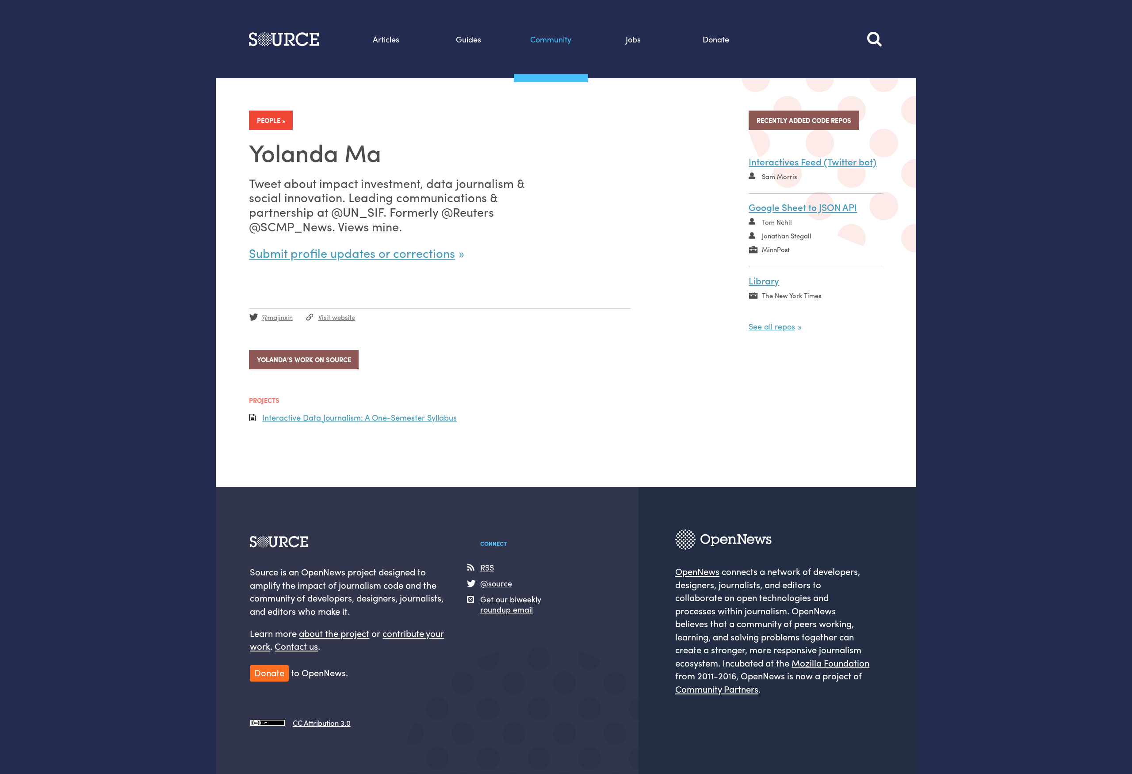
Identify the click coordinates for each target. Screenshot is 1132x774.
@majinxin (277, 317)
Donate (716, 39)
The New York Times (791, 295)
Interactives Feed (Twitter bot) (812, 161)
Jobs (633, 39)
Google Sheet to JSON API (803, 207)
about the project (334, 633)
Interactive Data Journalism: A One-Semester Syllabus (359, 417)
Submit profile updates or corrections (352, 252)
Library (764, 280)
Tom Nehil (777, 221)
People (268, 120)
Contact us (296, 646)
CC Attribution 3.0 (322, 722)
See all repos (772, 326)
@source (496, 583)
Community (550, 39)
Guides (468, 39)
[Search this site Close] (875, 39)
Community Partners (716, 688)
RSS (487, 567)
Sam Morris (779, 176)
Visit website (336, 317)
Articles (386, 39)
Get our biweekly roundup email (510, 604)
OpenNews (697, 571)
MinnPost (776, 249)
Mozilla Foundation (830, 662)
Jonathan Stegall (786, 235)
